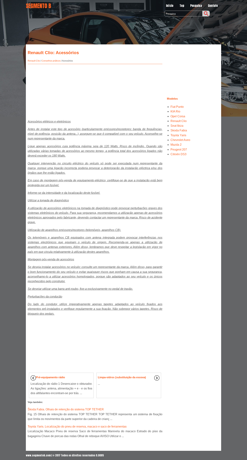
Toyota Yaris (178, 135)
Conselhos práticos (51, 61)
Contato (213, 5)
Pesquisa (196, 5)
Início (169, 5)
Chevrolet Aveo (180, 139)
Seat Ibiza (177, 125)
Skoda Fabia (179, 130)
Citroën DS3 (178, 154)
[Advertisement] (95, 90)
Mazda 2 (176, 144)
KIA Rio (175, 111)
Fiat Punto (177, 106)
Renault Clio (34, 61)
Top (182, 5)
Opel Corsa (178, 116)
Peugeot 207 (179, 149)
